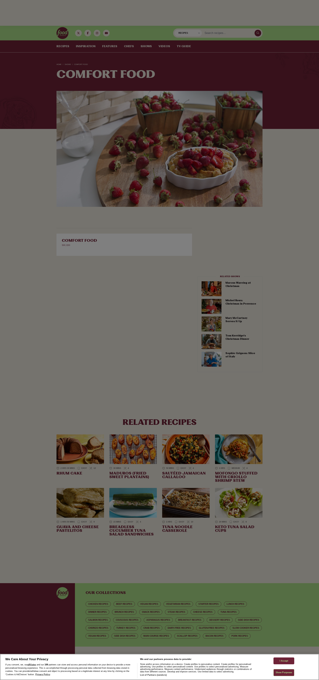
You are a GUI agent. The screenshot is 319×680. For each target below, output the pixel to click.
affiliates (31, 664)
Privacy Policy (42, 674)
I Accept (284, 661)
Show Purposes (284, 672)
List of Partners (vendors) (153, 675)
